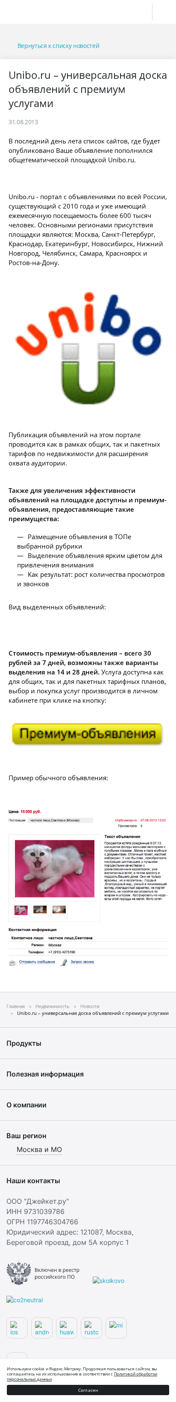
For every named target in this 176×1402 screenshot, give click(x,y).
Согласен (88, 1390)
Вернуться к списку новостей (58, 46)
